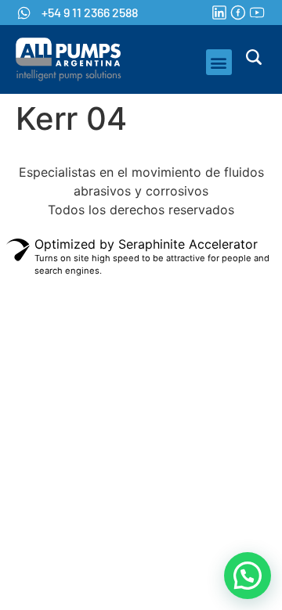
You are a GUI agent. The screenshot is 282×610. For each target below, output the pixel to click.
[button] (219, 62)
